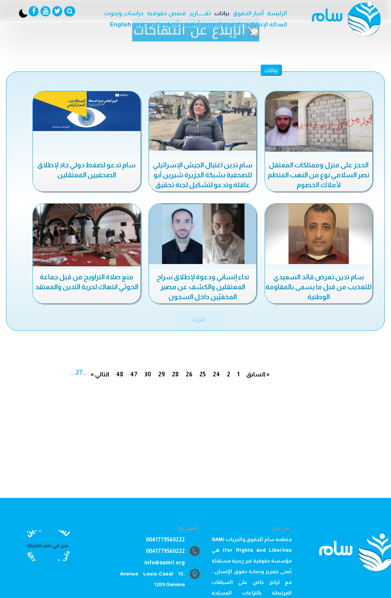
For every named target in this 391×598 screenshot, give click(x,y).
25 (202, 374)
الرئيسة (277, 13)
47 (133, 374)
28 (175, 374)
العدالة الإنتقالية (266, 24)
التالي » (99, 374)
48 (119, 374)
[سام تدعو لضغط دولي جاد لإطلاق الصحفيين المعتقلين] (86, 111)
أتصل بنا (168, 24)
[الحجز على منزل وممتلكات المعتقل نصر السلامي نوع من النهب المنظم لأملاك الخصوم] (318, 121)
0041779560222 (165, 539)
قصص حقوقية (166, 13)
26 (189, 374)
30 (147, 374)
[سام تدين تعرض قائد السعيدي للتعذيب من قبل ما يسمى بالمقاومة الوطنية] (318, 234)
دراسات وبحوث (124, 13)
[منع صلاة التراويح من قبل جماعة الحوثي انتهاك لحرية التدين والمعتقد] (86, 235)
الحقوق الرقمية (222, 24)
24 (216, 374)
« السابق (258, 374)
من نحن (144, 24)
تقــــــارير (200, 13)
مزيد (198, 319)
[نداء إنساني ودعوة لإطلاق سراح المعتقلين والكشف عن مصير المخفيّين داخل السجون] (202, 234)
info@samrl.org (164, 562)
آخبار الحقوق (248, 13)
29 (161, 374)
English (120, 24)
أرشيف (191, 24)
